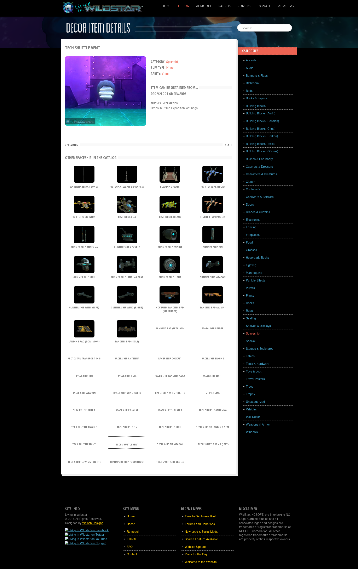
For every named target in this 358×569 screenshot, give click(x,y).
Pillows (250, 288)
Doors (250, 204)
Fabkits (224, 6)
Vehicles (251, 409)
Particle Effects (255, 280)
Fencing (251, 227)
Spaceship (253, 333)
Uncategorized (255, 401)
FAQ (130, 547)
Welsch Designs (92, 523)
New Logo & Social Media (201, 531)
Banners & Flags (257, 75)
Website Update (195, 547)
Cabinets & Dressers (259, 166)
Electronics (253, 219)
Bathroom (252, 83)
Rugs (249, 310)
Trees (249, 386)
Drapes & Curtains (258, 212)
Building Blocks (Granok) (262, 151)
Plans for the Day (196, 554)
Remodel (204, 6)
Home (167, 6)
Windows (252, 432)
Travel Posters (255, 379)
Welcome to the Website (201, 562)
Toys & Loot (253, 371)
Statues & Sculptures (259, 348)
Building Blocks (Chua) (261, 128)
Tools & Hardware (257, 364)
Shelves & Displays (258, 326)
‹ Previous (71, 144)
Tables (250, 356)
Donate (264, 6)
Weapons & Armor (258, 424)
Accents (251, 60)
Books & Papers (256, 98)
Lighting (251, 265)
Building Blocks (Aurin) (260, 113)
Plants (250, 295)
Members (285, 6)
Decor (183, 6)
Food (249, 242)
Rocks (250, 303)
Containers (253, 189)
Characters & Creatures (261, 174)
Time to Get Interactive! (200, 516)
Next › (228, 144)
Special (250, 341)
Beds (249, 91)
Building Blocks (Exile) (260, 144)
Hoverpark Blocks (257, 257)
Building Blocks (256, 106)
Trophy (250, 394)
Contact (132, 554)
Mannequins (254, 273)
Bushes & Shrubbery (259, 159)
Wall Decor (253, 417)
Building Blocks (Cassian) (262, 121)
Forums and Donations (200, 524)
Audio (249, 68)
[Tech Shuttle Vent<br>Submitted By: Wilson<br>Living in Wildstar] (105, 90)
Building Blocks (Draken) (262, 136)
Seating (251, 318)
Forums (244, 6)
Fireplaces (253, 235)
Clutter (250, 182)
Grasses (251, 250)
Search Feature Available (201, 539)
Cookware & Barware (260, 197)
